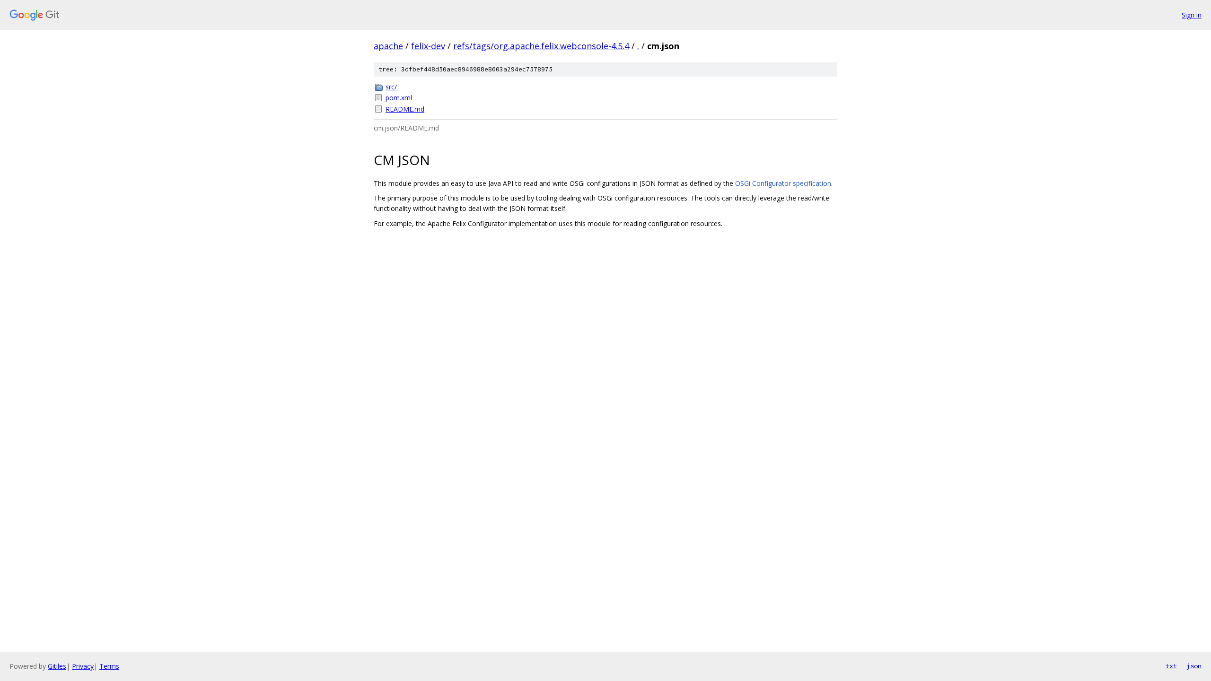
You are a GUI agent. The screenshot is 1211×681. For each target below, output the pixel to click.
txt (1171, 666)
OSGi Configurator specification (783, 183)
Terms (109, 666)
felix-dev (428, 46)
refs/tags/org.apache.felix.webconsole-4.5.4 (541, 46)
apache (388, 46)
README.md (405, 109)
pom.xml (399, 97)
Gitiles (57, 666)
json (1194, 666)
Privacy (83, 666)
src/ (391, 86)
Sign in (1192, 14)
